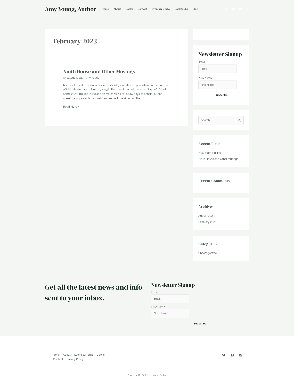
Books (129, 9)
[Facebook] (226, 9)
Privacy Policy (75, 359)
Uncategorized (72, 77)
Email (201, 61)
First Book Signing (209, 152)
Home (105, 9)
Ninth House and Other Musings (99, 71)
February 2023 (207, 222)
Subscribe (221, 95)
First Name (205, 77)
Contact (142, 9)
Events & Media (161, 9)
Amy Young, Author (70, 9)
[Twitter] (233, 9)
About (117, 9)
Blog (195, 9)
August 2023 (206, 215)
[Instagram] (247, 9)
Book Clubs (181, 9)
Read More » (71, 107)
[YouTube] (240, 9)
